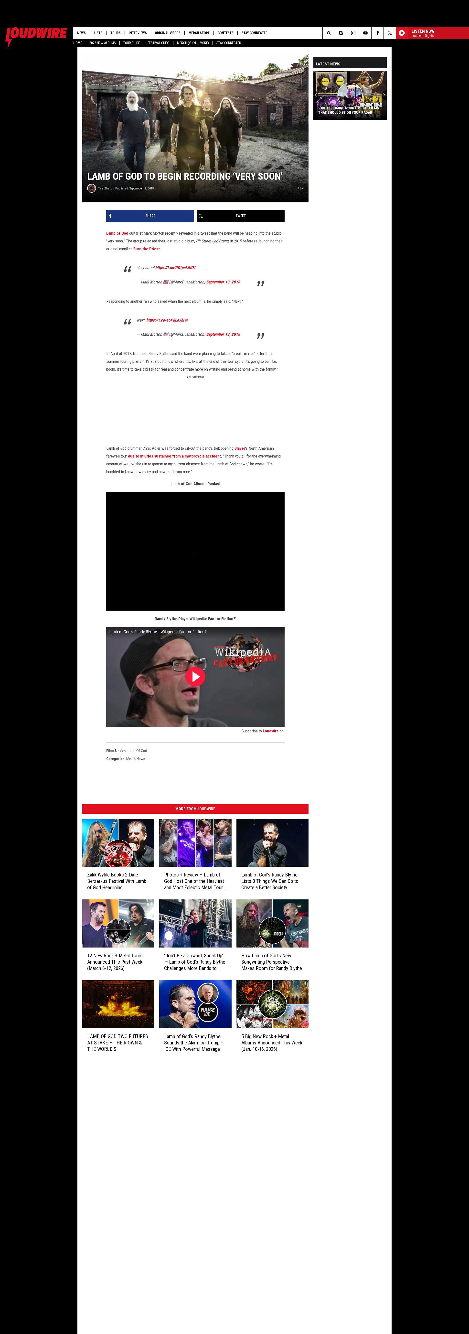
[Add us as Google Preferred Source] (341, 33)
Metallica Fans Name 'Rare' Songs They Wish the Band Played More (348, 110)
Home (77, 43)
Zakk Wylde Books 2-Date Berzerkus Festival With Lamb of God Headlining (116, 881)
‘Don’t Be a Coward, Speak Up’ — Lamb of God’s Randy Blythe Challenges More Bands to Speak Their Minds (194, 962)
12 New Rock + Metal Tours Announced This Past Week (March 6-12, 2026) (115, 962)
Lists (98, 33)
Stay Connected (228, 43)
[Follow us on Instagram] (353, 33)
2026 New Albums (102, 43)
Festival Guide (159, 43)
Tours (115, 33)
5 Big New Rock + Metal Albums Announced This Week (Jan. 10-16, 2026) (271, 1042)
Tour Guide (131, 43)
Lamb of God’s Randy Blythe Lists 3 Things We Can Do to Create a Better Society (269, 881)
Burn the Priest (146, 248)
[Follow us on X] (390, 33)
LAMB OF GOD (117, 1042)
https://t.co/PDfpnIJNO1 (175, 267)
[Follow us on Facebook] (378, 33)
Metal (130, 759)
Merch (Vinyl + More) (193, 43)
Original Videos (168, 33)
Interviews (138, 33)
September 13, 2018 (223, 282)
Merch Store (199, 33)
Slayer (239, 448)
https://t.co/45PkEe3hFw (167, 320)
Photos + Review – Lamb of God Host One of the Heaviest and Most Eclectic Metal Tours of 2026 (194, 881)
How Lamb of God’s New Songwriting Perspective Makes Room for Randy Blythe (271, 962)
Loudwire (271, 731)
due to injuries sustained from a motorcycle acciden (174, 456)
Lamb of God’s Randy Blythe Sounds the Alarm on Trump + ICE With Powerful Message (193, 1042)
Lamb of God (117, 233)
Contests (226, 33)
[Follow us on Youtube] (365, 33)
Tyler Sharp (105, 188)
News (81, 33)
